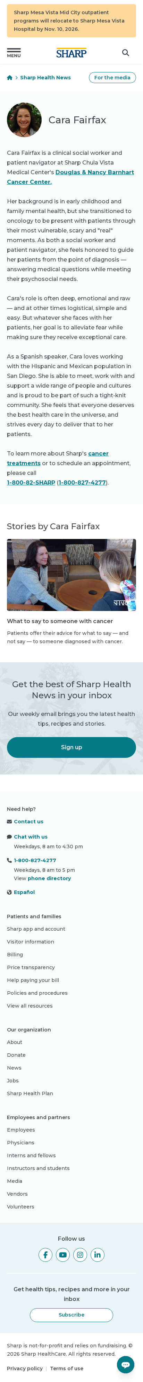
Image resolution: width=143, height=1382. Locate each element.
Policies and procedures (37, 993)
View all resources (30, 1006)
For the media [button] (112, 77)
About (14, 1042)
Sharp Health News (45, 77)
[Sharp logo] (71, 52)
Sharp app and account (36, 929)
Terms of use (66, 1368)
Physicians (20, 1143)
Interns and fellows (31, 1155)
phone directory (49, 878)
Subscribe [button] (71, 1315)
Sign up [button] (71, 747)
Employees (21, 1130)
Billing (15, 954)
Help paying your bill (33, 980)
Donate (16, 1055)
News (14, 1068)
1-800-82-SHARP (31, 482)
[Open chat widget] (125, 1364)
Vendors (17, 1194)
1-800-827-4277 (82, 482)
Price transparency (31, 967)
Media (14, 1181)
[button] (14, 53)
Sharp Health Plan (30, 1093)
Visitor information (30, 942)
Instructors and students (38, 1168)
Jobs (13, 1081)
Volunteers (20, 1207)
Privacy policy (25, 1368)
